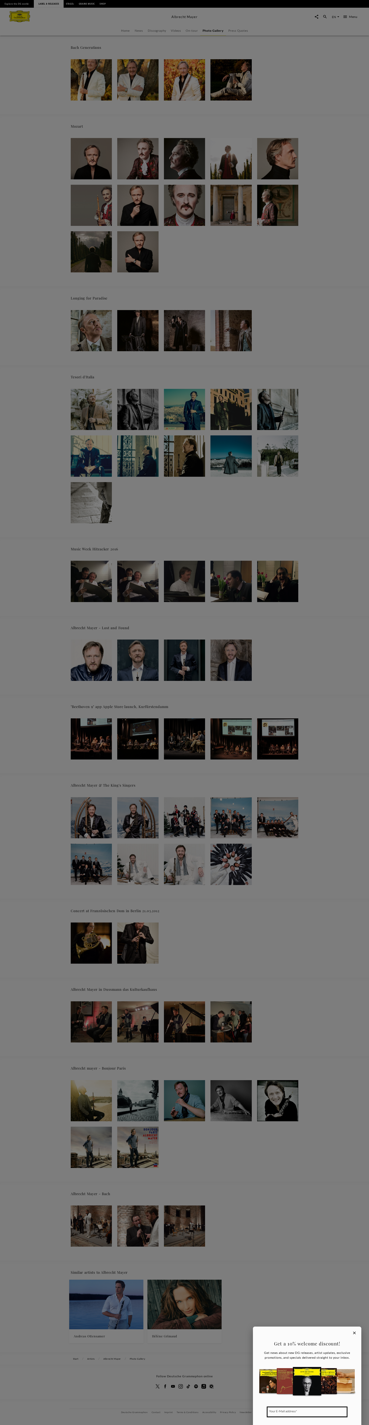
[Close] (354, 1333)
